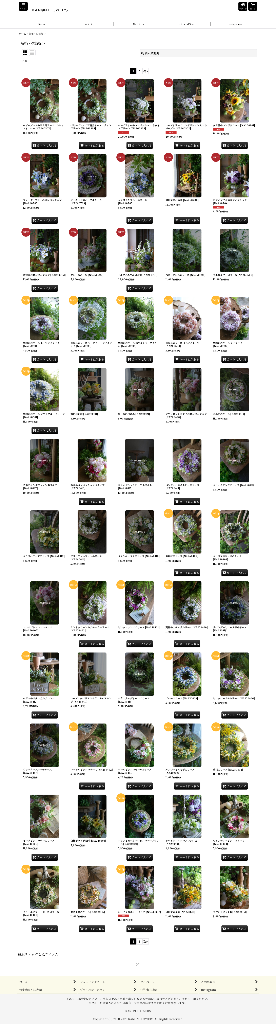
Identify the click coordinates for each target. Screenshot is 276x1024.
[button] (23, 6)
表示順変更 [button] (152, 53)
